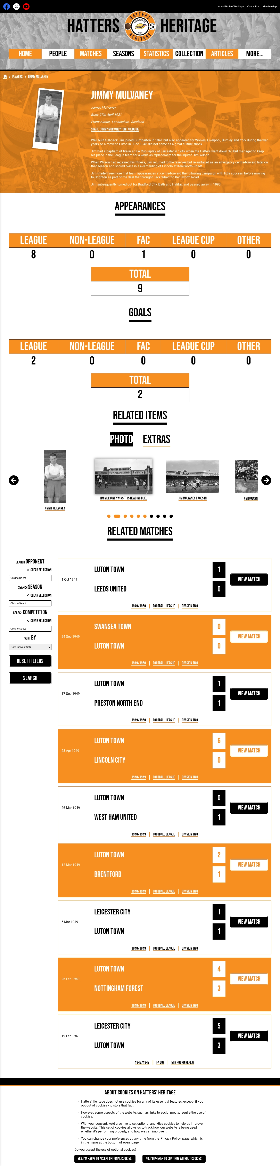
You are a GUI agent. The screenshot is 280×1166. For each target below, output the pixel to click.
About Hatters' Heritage (231, 6)
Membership (270, 6)
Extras (156, 439)
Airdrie (104, 122)
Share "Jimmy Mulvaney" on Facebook (115, 129)
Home (25, 54)
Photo (121, 439)
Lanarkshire (120, 122)
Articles (222, 54)
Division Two (190, 606)
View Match (249, 579)
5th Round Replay (182, 1062)
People (58, 54)
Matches (91, 54)
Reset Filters (30, 661)
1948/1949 (138, 777)
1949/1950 (138, 606)
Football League (164, 606)
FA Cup (160, 1062)
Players (17, 76)
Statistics (156, 54)
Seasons (123, 54)
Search (30, 678)
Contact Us (253, 6)
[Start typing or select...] (30, 578)
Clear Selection (41, 570)
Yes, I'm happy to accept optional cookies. (105, 1158)
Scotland (137, 122)
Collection (189, 54)
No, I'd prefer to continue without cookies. (174, 1158)
